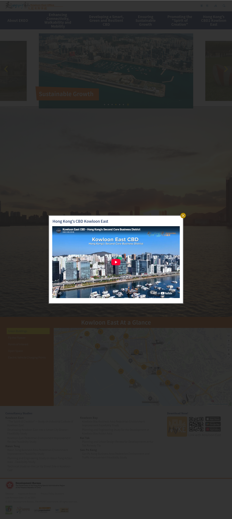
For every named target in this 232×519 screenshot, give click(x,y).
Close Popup (183, 215)
